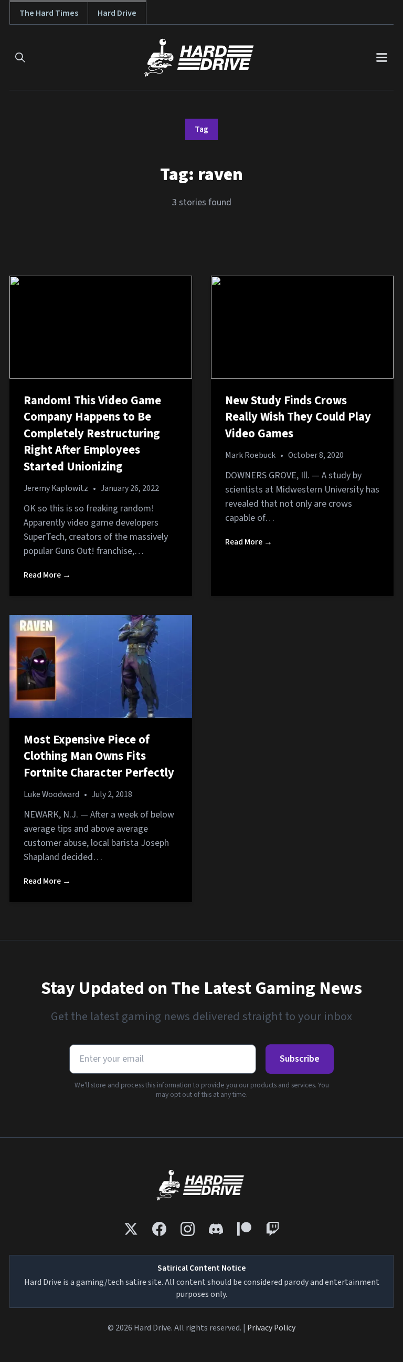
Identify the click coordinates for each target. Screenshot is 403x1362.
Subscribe (300, 1058)
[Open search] (20, 57)
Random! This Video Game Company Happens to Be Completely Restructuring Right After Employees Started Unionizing (92, 433)
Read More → (47, 575)
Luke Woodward (51, 794)
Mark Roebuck (250, 455)
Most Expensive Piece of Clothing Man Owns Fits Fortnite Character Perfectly (99, 756)
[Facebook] (159, 1229)
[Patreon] (244, 1229)
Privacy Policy (271, 1328)
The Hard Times (48, 13)
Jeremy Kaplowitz (56, 488)
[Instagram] (188, 1229)
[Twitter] (131, 1229)
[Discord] (216, 1229)
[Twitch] (273, 1229)
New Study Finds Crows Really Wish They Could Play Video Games (298, 417)
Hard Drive (117, 13)
